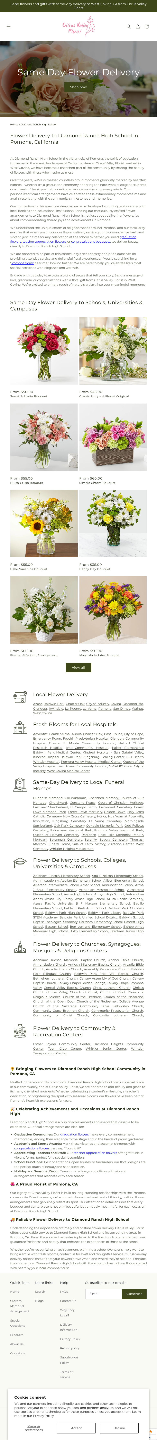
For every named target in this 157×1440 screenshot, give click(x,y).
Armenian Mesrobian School (101, 890)
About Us (17, 1344)
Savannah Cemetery (66, 839)
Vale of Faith (82, 844)
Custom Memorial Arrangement (19, 1306)
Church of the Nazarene (123, 997)
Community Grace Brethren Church (61, 1011)
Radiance (89, 835)
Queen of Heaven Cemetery (56, 835)
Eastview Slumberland (50, 807)
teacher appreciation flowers (44, 241)
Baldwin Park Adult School (85, 908)
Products (16, 1335)
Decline (119, 1428)
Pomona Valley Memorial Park (118, 830)
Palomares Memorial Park (71, 830)
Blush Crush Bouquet (26, 483)
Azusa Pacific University (52, 903)
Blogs (39, 1301)
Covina (116, 704)
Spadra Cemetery (113, 839)
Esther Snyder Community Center (61, 1044)
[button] (8, 26)
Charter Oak (75, 704)
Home (14, 124)
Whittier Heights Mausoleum (71, 849)
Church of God (112, 992)
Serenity (91, 839)
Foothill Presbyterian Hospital (86, 738)
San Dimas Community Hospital (82, 766)
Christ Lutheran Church (111, 988)
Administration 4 (46, 880)
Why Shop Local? (67, 1312)
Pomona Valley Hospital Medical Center (91, 762)
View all (78, 667)
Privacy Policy (43, 1416)
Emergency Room (47, 738)
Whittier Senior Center (106, 1048)
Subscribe (134, 1294)
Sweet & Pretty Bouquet (28, 396)
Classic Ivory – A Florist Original (104, 396)
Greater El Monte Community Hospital (82, 743)
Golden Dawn (115, 812)
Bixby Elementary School (89, 931)
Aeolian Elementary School (81, 880)
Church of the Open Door (54, 1001)
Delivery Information (68, 1327)
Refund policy (70, 1348)
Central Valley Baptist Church (67, 988)
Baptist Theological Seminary (55, 922)
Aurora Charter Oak (87, 734)
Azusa (37, 704)
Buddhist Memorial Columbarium (59, 798)
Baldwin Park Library (104, 913)
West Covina (42, 713)
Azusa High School (89, 899)
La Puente (73, 708)
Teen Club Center (64, 1048)
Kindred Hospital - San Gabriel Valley (113, 752)
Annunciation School (117, 885)
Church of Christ (83, 992)
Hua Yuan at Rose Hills (125, 816)
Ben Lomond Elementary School (95, 927)
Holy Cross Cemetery (79, 816)
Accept (76, 1428)
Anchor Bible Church (125, 960)
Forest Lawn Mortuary (85, 812)
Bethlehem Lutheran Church (55, 978)
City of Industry (97, 704)
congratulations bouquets (90, 241)
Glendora (40, 708)
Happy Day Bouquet (94, 569)
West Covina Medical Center (68, 771)
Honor (101, 816)
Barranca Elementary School (101, 922)
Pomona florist (22, 263)
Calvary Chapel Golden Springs (81, 983)
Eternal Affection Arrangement (34, 655)
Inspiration (41, 821)
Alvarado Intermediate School (56, 885)
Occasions (17, 1353)
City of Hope (133, 734)
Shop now (78, 87)
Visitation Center (121, 844)
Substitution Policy (69, 1360)
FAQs (64, 1291)
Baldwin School (131, 917)
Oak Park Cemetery (69, 825)
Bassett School (56, 927)
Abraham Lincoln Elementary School (61, 876)
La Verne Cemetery (105, 821)
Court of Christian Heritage (120, 803)
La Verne (89, 708)
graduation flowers (74, 1134)
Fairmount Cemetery (115, 807)
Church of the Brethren (82, 997)
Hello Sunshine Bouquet (28, 569)
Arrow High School (78, 894)
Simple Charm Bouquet (97, 483)
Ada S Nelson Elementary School (117, 876)
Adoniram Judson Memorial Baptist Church (69, 960)
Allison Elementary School (123, 880)
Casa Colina (113, 734)
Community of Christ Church (60, 1015)
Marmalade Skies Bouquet (99, 655)
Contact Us (68, 1301)
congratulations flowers (32, 1148)
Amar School (90, 885)
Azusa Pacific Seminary (125, 899)
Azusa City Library (59, 899)
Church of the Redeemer (97, 1001)
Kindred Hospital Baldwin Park (57, 757)
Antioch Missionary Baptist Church (94, 964)
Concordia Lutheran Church (118, 1015)
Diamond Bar (133, 704)
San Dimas (121, 708)
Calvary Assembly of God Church (105, 978)
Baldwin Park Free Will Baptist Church (108, 974)
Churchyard (58, 803)
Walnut (137, 708)
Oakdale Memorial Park (104, 825)
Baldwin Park (54, 704)
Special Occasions (17, 1323)
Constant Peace (82, 803)
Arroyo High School (109, 894)
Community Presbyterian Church (117, 1011)
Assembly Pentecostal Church (107, 969)
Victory (100, 844)
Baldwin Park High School (65, 913)
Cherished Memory (103, 798)
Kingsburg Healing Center (103, 757)
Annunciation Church (49, 964)
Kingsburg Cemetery (69, 821)
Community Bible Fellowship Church (111, 1006)
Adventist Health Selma (51, 734)
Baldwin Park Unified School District (88, 917)
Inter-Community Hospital (87, 748)
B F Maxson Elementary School (103, 903)
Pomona (104, 708)
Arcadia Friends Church (64, 969)
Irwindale (56, 708)
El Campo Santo (83, 807)
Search (40, 1291)
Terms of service (66, 1374)
